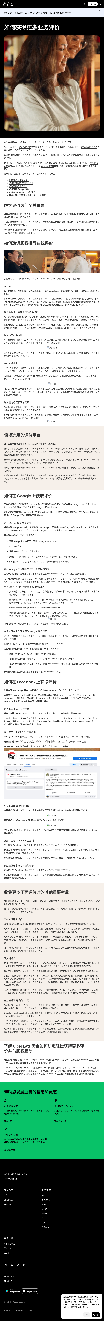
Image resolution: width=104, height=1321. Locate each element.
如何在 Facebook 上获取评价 (22, 192)
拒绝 (87, 1315)
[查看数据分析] (55, 1100)
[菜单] (100, 4)
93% (6, 924)
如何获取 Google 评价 (19, 189)
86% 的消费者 (47, 966)
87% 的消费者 (14, 507)
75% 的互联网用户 (53, 371)
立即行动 (92, 4)
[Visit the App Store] (30, 1291)
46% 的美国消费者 (89, 147)
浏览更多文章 (11, 1106)
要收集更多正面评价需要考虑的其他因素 (27, 195)
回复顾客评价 (20, 1071)
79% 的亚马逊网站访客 (83, 451)
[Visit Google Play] (13, 1291)
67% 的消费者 (25, 147)
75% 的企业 (70, 990)
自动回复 (16, 1074)
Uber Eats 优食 (38, 467)
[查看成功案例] (5, 1129)
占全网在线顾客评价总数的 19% (48, 695)
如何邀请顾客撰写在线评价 (21, 183)
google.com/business (49, 541)
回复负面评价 (20, 979)
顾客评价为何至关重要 (19, 180)
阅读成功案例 (11, 1135)
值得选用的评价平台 (18, 186)
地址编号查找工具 (61, 591)
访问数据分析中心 (63, 1106)
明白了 (95, 1315)
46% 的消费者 (47, 166)
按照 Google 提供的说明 (20, 653)
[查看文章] (5, 1100)
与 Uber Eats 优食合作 (55, 1074)
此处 (96, 1305)
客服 (57, 13)
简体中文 (10, 1277)
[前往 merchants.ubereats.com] (9, 4)
